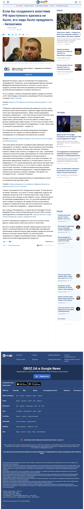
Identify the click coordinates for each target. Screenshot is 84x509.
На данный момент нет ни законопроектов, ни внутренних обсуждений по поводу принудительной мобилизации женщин (68, 160)
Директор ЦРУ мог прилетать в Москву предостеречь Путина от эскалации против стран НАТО (68, 143)
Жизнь (35, 390)
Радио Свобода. (16, 98)
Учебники (22, 406)
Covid (36, 426)
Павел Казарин (61, 243)
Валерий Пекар (61, 232)
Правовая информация (54, 355)
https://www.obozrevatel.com (57, 462)
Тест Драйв (19, 411)
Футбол (18, 400)
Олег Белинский (61, 221)
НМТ (43, 406)
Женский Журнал (41, 431)
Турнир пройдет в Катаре (63, 58)
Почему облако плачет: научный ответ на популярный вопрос (65, 67)
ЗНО (39, 406)
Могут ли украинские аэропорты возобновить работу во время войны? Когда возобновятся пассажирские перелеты (68, 171)
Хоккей (30, 400)
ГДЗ (17, 406)
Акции (34, 411)
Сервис (39, 411)
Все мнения (61, 319)
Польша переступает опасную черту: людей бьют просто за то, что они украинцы (65, 276)
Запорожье (28, 395)
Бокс (34, 400)
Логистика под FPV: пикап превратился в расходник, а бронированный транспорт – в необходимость (66, 309)
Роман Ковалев (61, 313)
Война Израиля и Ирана (41, 5)
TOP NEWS (61, 113)
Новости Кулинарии (33, 416)
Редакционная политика (13, 245)
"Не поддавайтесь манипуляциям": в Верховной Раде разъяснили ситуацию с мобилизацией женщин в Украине (69, 154)
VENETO (52, 5)
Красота (29, 431)
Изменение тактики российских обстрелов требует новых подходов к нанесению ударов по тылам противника (66, 287)
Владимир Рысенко (62, 280)
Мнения (60, 211)
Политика (16, 390)
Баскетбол (23, 400)
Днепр (34, 395)
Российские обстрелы (62, 5)
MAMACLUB (30, 426)
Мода (33, 431)
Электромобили (27, 411)
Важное (60, 10)
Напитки (24, 416)
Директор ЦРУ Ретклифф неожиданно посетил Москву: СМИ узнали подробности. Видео (69, 137)
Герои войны (19, 5)
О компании (19, 355)
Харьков (22, 395)
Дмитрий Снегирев (62, 291)
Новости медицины (21, 426)
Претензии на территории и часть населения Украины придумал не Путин (66, 228)
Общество (67, 390)
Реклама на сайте (20, 359)
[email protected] (21, 497)
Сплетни (23, 431)
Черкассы (39, 395)
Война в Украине (29, 5)
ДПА (36, 406)
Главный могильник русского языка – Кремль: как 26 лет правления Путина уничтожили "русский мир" (64, 217)
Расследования (48, 390)
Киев (17, 395)
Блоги (55, 390)
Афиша (18, 431)
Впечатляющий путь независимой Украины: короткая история (65, 239)
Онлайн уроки (29, 406)
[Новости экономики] (39, 245)
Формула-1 (39, 400)
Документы (35, 359)
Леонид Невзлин (62, 302)
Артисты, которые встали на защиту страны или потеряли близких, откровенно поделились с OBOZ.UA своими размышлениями (69, 40)
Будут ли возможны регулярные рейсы (67, 175)
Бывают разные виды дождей (65, 71)
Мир (24, 390)
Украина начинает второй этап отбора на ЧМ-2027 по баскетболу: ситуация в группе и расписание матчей (65, 52)
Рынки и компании (12, 27)
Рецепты (18, 416)
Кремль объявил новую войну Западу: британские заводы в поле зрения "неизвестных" (66, 298)
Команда (34, 355)
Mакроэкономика (31, 421)
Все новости (77, 390)
